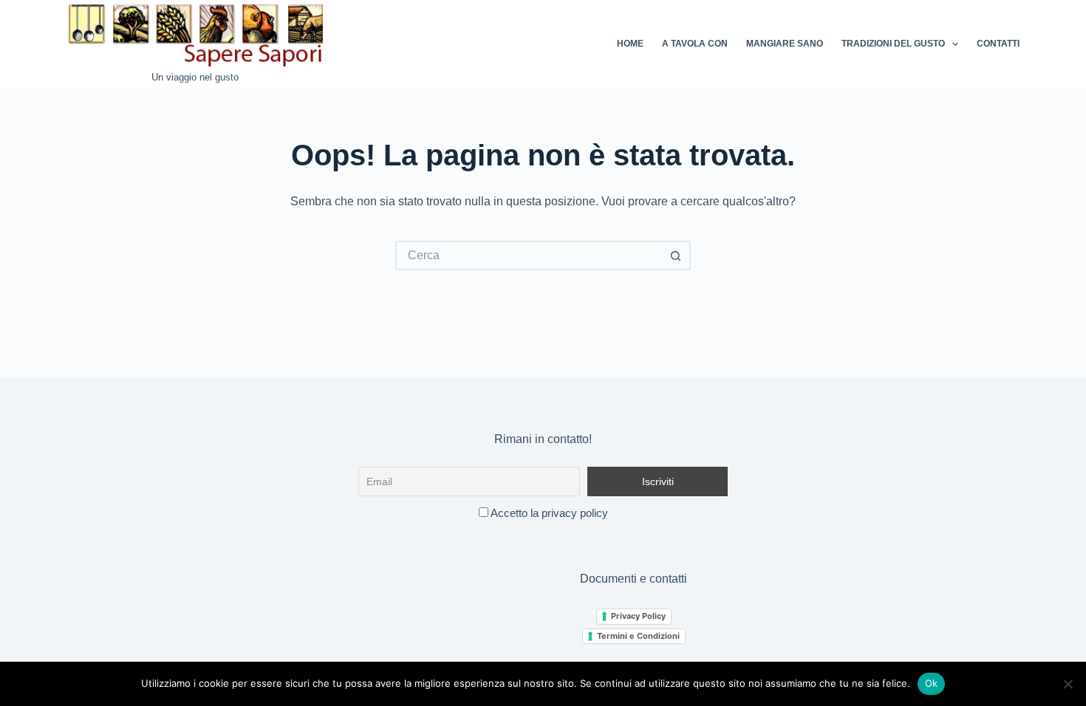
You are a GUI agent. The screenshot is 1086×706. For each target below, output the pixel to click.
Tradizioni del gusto (893, 43)
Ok (931, 683)
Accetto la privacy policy (548, 513)
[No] (1067, 683)
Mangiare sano (784, 43)
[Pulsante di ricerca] (676, 255)
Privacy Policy (638, 616)
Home (630, 43)
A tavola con (695, 43)
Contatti (998, 43)
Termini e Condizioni (638, 636)
